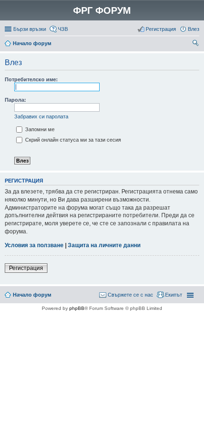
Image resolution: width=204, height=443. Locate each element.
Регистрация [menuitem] (161, 29)
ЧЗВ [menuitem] (63, 29)
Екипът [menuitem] (173, 295)
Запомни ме (39, 129)
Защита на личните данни (104, 245)
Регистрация (26, 268)
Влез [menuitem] (193, 29)
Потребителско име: (31, 79)
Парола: (15, 100)
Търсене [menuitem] (196, 44)
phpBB (76, 308)
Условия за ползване (34, 245)
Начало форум (32, 43)
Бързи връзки (29, 29)
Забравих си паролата (41, 116)
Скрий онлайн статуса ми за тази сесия (72, 140)
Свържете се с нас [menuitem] (130, 295)
